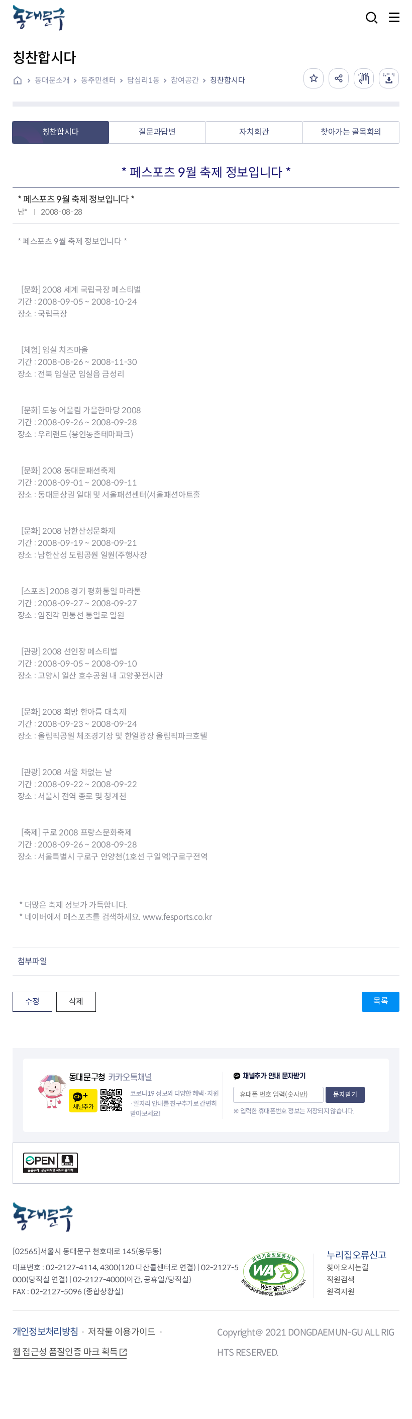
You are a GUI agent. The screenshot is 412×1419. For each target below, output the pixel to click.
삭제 (76, 1001)
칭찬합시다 (227, 80)
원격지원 (341, 1291)
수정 (32, 1001)
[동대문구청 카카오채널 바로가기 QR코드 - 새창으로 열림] (111, 1100)
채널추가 (83, 1106)
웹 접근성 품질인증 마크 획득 (65, 1352)
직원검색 (341, 1279)
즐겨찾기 (313, 78)
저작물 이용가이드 (121, 1332)
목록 (380, 1001)
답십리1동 (143, 80)
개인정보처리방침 (45, 1332)
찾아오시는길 (348, 1267)
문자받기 (345, 1094)
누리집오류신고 (356, 1255)
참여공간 (185, 80)
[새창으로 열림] (364, 78)
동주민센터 (98, 80)
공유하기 (339, 78)
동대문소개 (52, 80)
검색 (369, 24)
